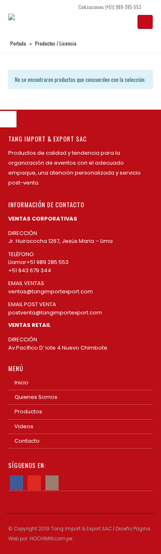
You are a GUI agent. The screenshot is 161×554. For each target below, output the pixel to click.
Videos (23, 426)
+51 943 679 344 (29, 270)
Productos (28, 411)
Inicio (21, 382)
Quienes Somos (35, 397)
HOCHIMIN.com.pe (51, 538)
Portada (18, 43)
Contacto (27, 441)
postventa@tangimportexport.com (55, 313)
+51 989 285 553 (48, 262)
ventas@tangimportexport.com (50, 291)
